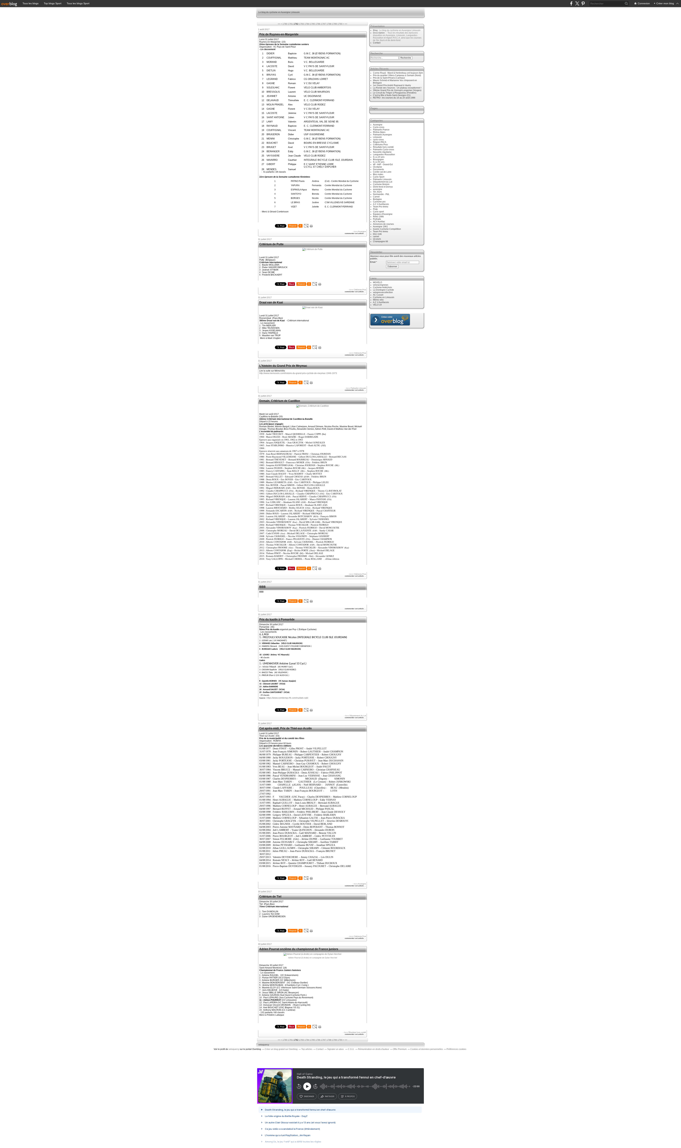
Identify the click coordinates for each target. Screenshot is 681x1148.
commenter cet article (354, 233)
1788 (328, 24)
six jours (377, 239)
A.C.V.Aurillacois (381, 204)
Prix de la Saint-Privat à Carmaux (389, 78)
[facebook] (571, 3)
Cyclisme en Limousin (383, 297)
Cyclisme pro (379, 201)
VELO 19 (377, 305)
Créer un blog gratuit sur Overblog (281, 1049)
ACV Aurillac (379, 221)
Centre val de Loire (382, 172)
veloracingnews (380, 285)
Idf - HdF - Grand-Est (383, 164)
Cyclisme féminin (381, 184)
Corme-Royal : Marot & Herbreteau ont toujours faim (398, 73)
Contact (376, 43)
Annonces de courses (383, 224)
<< (279, 24)
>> (346, 24)
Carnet (376, 197)
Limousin (377, 137)
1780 (285, 24)
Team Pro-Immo (380, 206)
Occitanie (377, 167)
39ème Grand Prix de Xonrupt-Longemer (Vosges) (397, 90)
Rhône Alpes (379, 132)
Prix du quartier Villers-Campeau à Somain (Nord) (397, 75)
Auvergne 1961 (380, 226)
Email (373, 262)
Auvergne (362, 231)
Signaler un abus (335, 1049)
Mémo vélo (378, 300)
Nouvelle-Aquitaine (382, 152)
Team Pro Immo (380, 231)
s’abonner (309, 1096)
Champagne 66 (380, 241)
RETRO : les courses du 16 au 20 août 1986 (394, 98)
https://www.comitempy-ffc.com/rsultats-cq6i (287, 698)
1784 (306, 24)
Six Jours (377, 192)
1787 (323, 24)
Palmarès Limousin (358, 388)
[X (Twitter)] (577, 3)
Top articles (306, 1049)
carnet (376, 236)
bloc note (377, 234)
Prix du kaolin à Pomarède (277, 619)
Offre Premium (400, 1049)
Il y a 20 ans (378, 157)
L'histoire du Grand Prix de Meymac (283, 365)
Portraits (377, 219)
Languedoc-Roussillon (384, 154)
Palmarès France (381, 129)
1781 (290, 24)
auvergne (377, 189)
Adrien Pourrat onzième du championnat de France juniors (298, 949)
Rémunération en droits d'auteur (373, 1049)
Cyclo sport (378, 211)
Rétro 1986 (378, 216)
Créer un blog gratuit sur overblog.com (390, 320)
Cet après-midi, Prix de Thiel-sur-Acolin (285, 728)
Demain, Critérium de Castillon (279, 400)
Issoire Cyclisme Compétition (387, 229)
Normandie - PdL (381, 194)
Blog (375, 30)
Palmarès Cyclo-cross (383, 149)
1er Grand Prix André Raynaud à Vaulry (392, 85)
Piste (375, 209)
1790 (339, 24)
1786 (317, 24)
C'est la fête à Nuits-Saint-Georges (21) (392, 95)
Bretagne (377, 199)
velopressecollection (383, 292)
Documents (378, 169)
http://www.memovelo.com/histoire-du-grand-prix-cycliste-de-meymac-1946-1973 (298, 373)
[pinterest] (583, 3)
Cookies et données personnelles (426, 1049)
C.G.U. (351, 1049)
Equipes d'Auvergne (382, 214)
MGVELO (377, 282)
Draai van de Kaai (271, 302)
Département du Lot (358, 716)
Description (379, 33)
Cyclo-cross (378, 127)
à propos (350, 1096)
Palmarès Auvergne (382, 134)
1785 (312, 24)
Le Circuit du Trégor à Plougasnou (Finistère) (394, 93)
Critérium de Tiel (270, 896)
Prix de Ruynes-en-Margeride (278, 34)
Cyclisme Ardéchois (382, 287)
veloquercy (263, 1045)
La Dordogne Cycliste (383, 290)
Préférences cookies (456, 1049)
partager (329, 1096)
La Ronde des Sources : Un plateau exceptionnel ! (397, 88)
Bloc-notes (378, 174)
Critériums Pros (360, 290)
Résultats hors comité (357, 1032)
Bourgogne (378, 159)
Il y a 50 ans (378, 162)
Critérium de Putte (271, 244)
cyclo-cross (378, 139)
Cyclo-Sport (378, 177)
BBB (262, 586)
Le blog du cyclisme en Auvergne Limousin (279, 12)
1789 (334, 24)
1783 (301, 24)
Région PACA (379, 142)
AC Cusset (378, 295)
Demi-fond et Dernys (383, 187)
